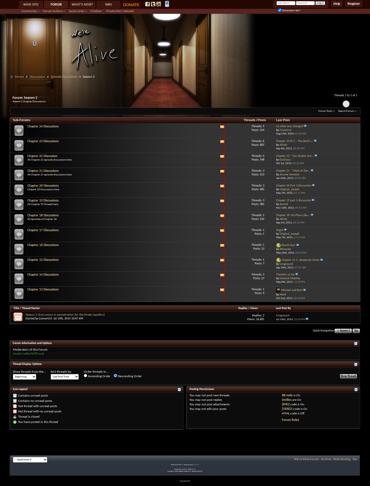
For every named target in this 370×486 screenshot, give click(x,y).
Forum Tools (325, 111)
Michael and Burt (291, 290)
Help (337, 4)
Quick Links (76, 11)
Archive (326, 459)
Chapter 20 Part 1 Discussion (293, 185)
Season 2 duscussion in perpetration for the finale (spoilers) (65, 314)
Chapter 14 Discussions (43, 274)
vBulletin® (185, 469)
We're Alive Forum (306, 459)
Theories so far (285, 274)
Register (354, 4)
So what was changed (289, 126)
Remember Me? (291, 10)
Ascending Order (98, 376)
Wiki (108, 4)
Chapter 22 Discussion (42, 156)
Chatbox (95, 11)
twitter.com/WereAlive (153, 4)
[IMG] (285, 404)
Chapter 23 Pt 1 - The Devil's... (294, 141)
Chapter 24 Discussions (43, 126)
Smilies (286, 400)
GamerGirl (45, 318)
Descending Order (129, 376)
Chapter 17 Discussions (43, 230)
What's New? (82, 4)
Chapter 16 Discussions (43, 245)
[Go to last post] (307, 319)
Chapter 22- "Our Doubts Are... (295, 156)
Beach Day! (288, 245)
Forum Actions (53, 11)
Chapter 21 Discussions (43, 171)
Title (16, 308)
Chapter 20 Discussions (43, 185)
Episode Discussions (64, 76)
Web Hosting (341, 459)
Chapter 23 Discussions (43, 141)
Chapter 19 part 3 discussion (293, 200)
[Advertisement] (185, 82)
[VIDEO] (287, 409)
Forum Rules (290, 420)
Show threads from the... (29, 371)
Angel (279, 230)
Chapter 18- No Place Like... (293, 215)
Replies (242, 308)
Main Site (31, 4)
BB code (287, 395)
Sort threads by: (61, 371)
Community (29, 11)
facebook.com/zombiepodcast (147, 4)
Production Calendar (120, 11)
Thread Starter (31, 308)
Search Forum (346, 111)
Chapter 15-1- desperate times (300, 260)
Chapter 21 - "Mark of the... (293, 170)
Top (356, 330)
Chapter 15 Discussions (43, 260)
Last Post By (283, 308)
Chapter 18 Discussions (43, 215)
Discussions (37, 76)
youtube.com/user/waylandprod (158, 4)
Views (254, 308)
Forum (56, 4)
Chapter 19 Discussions (43, 200)
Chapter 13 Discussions (43, 289)
